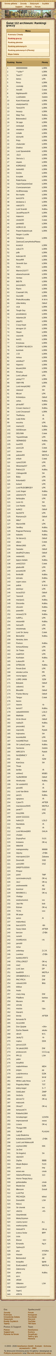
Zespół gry (32, 1334)
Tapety (7, 1324)
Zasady (23, 4)
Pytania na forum (11, 1334)
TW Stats (32, 1324)
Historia (31, 1339)
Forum (38, 7)
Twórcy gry (33, 1336)
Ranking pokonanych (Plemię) (21, 50)
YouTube (31, 1321)
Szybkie (45, 4)
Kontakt (38, 1346)
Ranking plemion (15, 42)
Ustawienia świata (12, 1317)
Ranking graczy (15, 38)
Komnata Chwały (15, 34)
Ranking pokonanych (17, 46)
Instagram (32, 1315)
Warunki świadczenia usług (39, 1353)
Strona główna (11, 4)
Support (18, 7)
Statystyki (34, 4)
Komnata (8, 1315)
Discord (31, 1319)
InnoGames (33, 1330)
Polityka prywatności (13, 1353)
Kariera (31, 1332)
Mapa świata (13, 54)
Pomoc (29, 7)
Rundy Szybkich (11, 1321)
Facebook (32, 1317)
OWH (34, 1348)
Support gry (9, 1332)
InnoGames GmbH (25, 1346)
